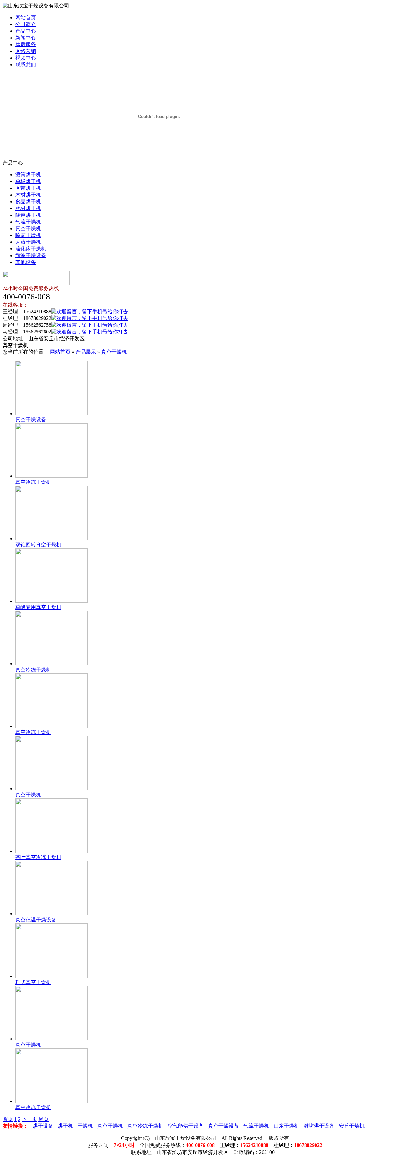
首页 (8, 1119)
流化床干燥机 (30, 248)
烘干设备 (43, 1126)
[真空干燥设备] (51, 413)
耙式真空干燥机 (33, 982)
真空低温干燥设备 (35, 919)
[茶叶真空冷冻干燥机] (51, 851)
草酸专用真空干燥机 (38, 607)
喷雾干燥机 (28, 235)
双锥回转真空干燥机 (38, 544)
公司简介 (25, 24)
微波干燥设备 (30, 255)
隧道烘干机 (28, 215)
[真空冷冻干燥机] (51, 476)
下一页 (29, 1119)
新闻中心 (25, 37)
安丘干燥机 (352, 1126)
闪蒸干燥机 (28, 242)
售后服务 (25, 44)
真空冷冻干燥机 (33, 482)
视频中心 (25, 58)
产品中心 (25, 31)
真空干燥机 (28, 228)
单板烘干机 (28, 181)
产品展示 (86, 352)
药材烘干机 (28, 208)
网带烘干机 (28, 188)
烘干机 (65, 1126)
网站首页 (25, 17)
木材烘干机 (28, 195)
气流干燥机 (28, 221)
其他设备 (25, 262)
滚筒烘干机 (28, 174)
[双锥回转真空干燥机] (51, 538)
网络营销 (25, 51)
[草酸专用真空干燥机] (51, 601)
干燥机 (85, 1126)
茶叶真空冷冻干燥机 (38, 857)
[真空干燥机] (51, 788)
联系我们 (25, 64)
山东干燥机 (286, 1126)
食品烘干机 (28, 201)
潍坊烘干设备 (319, 1126)
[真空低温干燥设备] (51, 913)
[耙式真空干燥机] (51, 976)
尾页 (43, 1119)
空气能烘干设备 (186, 1126)
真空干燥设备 (30, 419)
